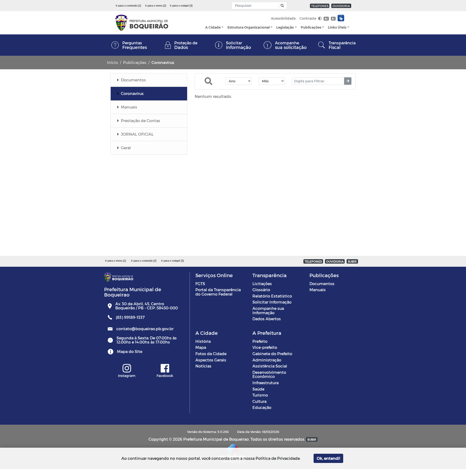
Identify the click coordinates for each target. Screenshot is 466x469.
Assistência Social (269, 366)
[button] (281, 5)
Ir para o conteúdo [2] (143, 260)
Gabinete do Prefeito (272, 353)
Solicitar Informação (271, 302)
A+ (326, 18)
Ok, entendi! (328, 458)
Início (112, 62)
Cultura (259, 401)
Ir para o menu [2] (155, 5)
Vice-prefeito (264, 347)
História (203, 341)
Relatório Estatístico (272, 296)
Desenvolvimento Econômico (269, 374)
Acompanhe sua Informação (268, 310)
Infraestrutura (265, 382)
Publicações (311, 27)
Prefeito (259, 341)
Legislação (285, 27)
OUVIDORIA (341, 6)
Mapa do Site (129, 351)
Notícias (203, 366)
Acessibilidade (283, 18)
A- (333, 18)
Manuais (317, 289)
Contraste (308, 18)
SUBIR (352, 261)
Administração (266, 360)
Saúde (258, 389)
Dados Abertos (266, 318)
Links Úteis (337, 27)
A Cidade (213, 27)
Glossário (261, 289)
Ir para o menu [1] (115, 260)
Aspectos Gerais (210, 360)
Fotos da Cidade (210, 353)
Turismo (260, 395)
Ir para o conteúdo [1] (128, 5)
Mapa (200, 347)
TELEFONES (319, 6)
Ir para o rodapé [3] (181, 5)
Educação (261, 407)
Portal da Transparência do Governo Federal (218, 291)
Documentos (321, 283)
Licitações (262, 283)
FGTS (200, 283)
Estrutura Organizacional (248, 27)
